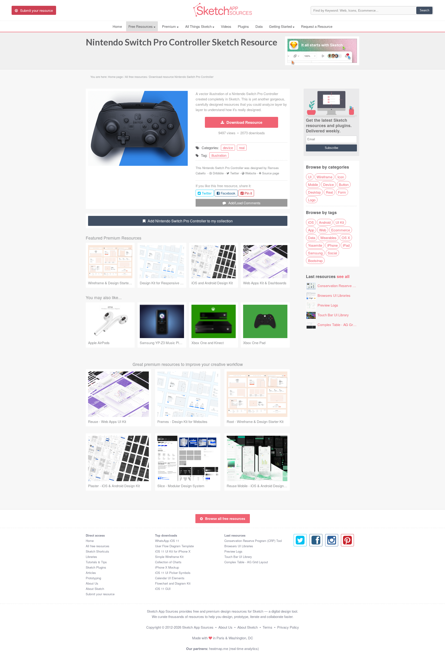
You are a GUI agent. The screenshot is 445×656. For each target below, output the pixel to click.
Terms (267, 627)
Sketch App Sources (197, 627)
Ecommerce (340, 229)
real (242, 147)
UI (310, 176)
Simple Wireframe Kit (169, 556)
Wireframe (324, 176)
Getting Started (281, 26)
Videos (226, 26)
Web (322, 229)
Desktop (314, 192)
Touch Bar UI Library (333, 314)
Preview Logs (328, 305)
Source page (270, 173)
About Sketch (95, 588)
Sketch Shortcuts (97, 551)
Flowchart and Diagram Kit (173, 583)
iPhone (332, 245)
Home (117, 26)
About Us (92, 583)
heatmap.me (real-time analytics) (234, 648)
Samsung (315, 252)
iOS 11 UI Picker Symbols (173, 572)
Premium (169, 26)
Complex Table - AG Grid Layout (342, 324)
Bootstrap (315, 260)
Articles (91, 572)
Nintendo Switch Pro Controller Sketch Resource (181, 42)
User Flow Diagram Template (174, 546)
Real (329, 192)
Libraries (91, 556)
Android (325, 222)
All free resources (97, 546)
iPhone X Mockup (167, 567)
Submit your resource (100, 594)
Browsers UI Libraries (334, 295)
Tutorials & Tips (96, 562)
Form (342, 192)
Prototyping (93, 578)
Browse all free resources (225, 518)
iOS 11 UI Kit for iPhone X (173, 551)
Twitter (234, 173)
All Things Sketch (199, 26)
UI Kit (340, 222)
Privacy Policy (288, 627)
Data (259, 26)
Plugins (243, 26)
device (228, 147)
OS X (346, 237)
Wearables (328, 237)
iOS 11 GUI (163, 588)
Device (328, 184)
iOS (311, 222)
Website (250, 173)
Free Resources (141, 26)
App (311, 229)
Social (332, 252)
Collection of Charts (168, 562)
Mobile (313, 184)
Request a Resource (316, 26)
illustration (218, 155)
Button (344, 184)
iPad (346, 245)
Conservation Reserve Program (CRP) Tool (351, 285)
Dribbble (218, 173)
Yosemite (315, 245)
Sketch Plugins (96, 567)
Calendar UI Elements (169, 578)
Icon (340, 176)
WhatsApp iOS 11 (167, 540)
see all (343, 276)
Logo (311, 199)
